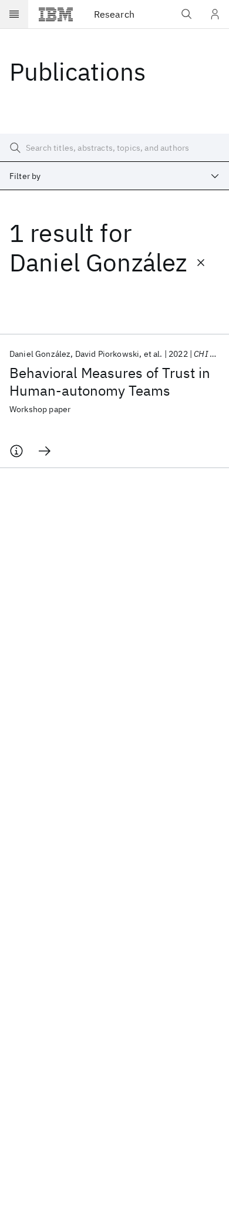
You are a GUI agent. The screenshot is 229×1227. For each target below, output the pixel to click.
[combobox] (114, 176)
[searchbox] (114, 148)
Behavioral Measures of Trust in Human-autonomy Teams (109, 381)
